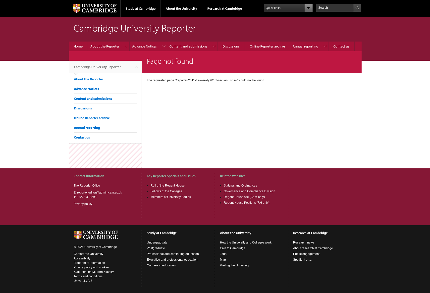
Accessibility (82, 258)
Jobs (223, 254)
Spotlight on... (302, 259)
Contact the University (88, 254)
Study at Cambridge (141, 8)
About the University (181, 8)
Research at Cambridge (224, 8)
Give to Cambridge (232, 248)
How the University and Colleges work (245, 242)
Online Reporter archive (267, 46)
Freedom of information (89, 263)
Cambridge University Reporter (97, 67)
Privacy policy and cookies (91, 267)
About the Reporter (104, 46)
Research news (303, 242)
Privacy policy (83, 204)
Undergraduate (157, 242)
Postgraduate (156, 248)
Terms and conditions (88, 276)
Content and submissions (188, 46)
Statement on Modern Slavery (94, 272)
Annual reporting (305, 46)
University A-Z (83, 281)
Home (78, 46)
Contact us (341, 46)
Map (223, 259)
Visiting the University (234, 265)
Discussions (231, 46)
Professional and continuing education (173, 254)
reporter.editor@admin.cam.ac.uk (99, 192)
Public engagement (306, 254)
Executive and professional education (172, 259)
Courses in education (161, 265)
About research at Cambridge (313, 248)
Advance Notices (144, 46)
